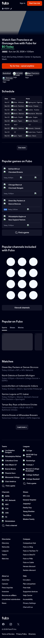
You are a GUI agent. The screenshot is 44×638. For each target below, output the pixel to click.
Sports (4, 328)
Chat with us (28, 607)
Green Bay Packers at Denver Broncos (20, 367)
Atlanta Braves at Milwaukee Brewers (20, 415)
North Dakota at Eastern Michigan (18, 375)
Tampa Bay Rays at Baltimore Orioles (19, 404)
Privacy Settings (29, 603)
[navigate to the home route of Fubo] (5, 3)
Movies (21, 328)
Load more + (22, 427)
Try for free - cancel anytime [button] (22, 66)
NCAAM (19, 73)
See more (22, 148)
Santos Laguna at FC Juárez (15, 394)
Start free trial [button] (34, 3)
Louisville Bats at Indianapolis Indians (20, 386)
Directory (32, 634)
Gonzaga (9, 78)
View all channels (22, 308)
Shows (12, 328)
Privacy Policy (21, 634)
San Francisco (33, 73)
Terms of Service (8, 634)
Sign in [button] (22, 3)
